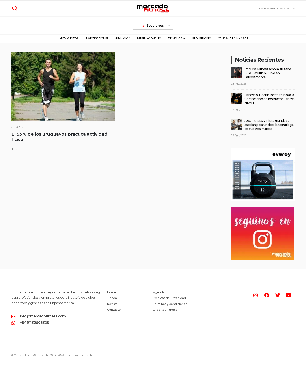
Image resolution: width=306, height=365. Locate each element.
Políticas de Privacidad (169, 298)
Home (111, 292)
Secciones (155, 26)
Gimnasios (122, 38)
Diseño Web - (78, 355)
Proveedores (201, 38)
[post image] (63, 86)
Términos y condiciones (170, 304)
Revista (112, 304)
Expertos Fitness (165, 309)
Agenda (159, 292)
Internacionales (149, 38)
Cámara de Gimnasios (233, 38)
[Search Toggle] (14, 8)
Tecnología (176, 38)
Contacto (114, 309)
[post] (236, 72)
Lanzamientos (68, 38)
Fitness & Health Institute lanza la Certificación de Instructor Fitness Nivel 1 (269, 99)
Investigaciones (97, 38)
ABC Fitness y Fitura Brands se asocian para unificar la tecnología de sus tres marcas (269, 125)
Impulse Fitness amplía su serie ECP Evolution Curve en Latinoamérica (267, 73)
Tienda (112, 298)
